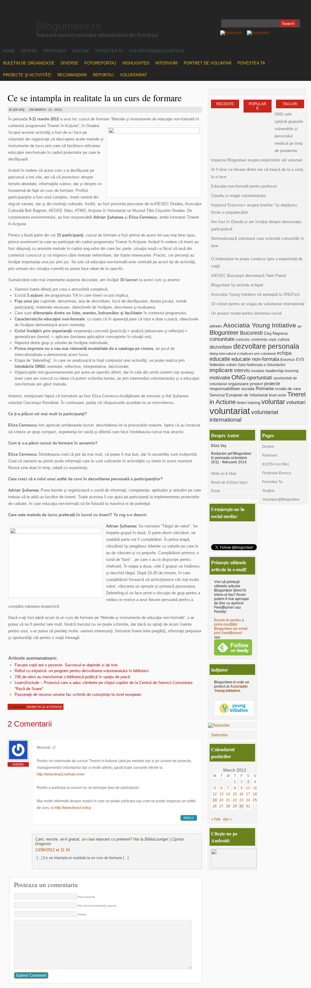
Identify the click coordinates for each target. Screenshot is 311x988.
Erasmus (287, 359)
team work (277, 395)
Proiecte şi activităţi (27, 75)
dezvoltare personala (266, 346)
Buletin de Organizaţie (29, 63)
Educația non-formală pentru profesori (244, 186)
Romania (265, 388)
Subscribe (219, 735)
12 (215, 794)
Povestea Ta (109, 51)
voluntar (273, 402)
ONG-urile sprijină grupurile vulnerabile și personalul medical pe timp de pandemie (289, 132)
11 (255, 788)
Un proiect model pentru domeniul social (246, 313)
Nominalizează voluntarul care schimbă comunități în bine (257, 242)
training (254, 403)
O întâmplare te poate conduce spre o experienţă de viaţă (256, 262)
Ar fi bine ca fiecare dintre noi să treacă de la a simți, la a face (257, 173)
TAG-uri (290, 104)
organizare (238, 384)
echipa (284, 353)
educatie (220, 359)
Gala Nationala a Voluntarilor (261, 365)
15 (235, 794)
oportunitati (259, 378)
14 (228, 794)
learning (292, 371)
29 (235, 806)
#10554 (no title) (275, 464)
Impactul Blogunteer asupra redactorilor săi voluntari (256, 160)
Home (9, 51)
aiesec (216, 326)
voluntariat (230, 411)
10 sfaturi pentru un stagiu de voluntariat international (257, 304)
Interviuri (166, 63)
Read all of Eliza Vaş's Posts (229, 486)
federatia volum (223, 364)
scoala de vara (288, 388)
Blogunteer (224, 332)
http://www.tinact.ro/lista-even (60, 774)
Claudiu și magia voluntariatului (238, 195)
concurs (243, 339)
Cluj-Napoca (276, 333)
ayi (299, 326)
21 (228, 800)
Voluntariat (133, 75)
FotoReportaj (100, 63)
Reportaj (103, 75)
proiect (256, 383)
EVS (300, 360)
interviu (242, 370)
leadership (275, 371)
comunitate (222, 339)
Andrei (18, 764)
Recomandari (72, 75)
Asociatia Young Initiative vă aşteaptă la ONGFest (255, 294)
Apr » (227, 819)
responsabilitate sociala (232, 388)
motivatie (220, 378)
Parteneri (54, 51)
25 (255, 800)
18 (255, 794)
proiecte (272, 383)
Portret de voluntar (207, 63)
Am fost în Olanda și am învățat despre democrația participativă (256, 225)
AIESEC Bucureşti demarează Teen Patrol (248, 275)
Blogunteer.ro (68, 26)
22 (235, 800)
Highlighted (135, 63)
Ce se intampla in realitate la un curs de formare (95, 98)
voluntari (296, 402)
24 (248, 800)
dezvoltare (221, 347)
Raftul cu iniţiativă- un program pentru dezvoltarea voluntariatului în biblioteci (82, 670)
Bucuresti (251, 333)
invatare (258, 371)
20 (221, 800)
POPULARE (257, 106)
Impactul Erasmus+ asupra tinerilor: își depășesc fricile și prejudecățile (254, 209)
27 (221, 806)
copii (272, 339)
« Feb (215, 819)
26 (215, 806)
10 (248, 788)
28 (228, 806)
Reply (189, 818)
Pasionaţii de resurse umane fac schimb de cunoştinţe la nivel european (78, 694)
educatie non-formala (255, 359)
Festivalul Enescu (276, 473)
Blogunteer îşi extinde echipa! (237, 285)
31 (248, 806)
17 (248, 794)
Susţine (80, 51)
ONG (238, 377)
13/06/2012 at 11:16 (52, 850)
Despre (29, 51)
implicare (221, 370)
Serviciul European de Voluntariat (239, 395)
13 (221, 794)
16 (241, 794)
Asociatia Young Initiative (259, 325)
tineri (241, 402)
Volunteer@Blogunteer (156, 51)
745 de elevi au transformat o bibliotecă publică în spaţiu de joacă (72, 677)
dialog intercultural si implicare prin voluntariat (243, 353)
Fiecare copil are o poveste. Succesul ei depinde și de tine (66, 665)
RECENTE (225, 104)
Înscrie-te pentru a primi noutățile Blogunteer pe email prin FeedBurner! (231, 626)
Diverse (69, 63)
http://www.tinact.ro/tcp (73, 808)
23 (241, 800)
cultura (283, 339)
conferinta (259, 339)
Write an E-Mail (223, 474)
